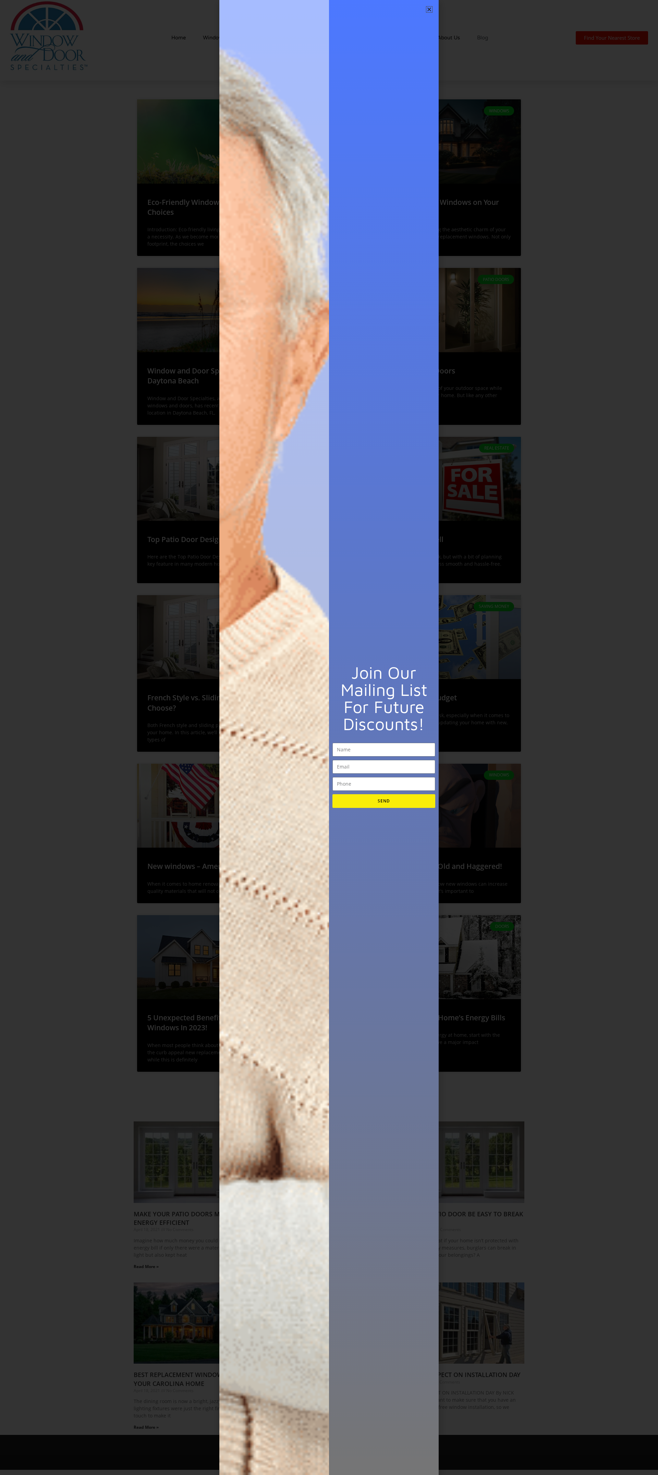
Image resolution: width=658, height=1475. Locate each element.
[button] (429, 9)
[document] (329, 737)
